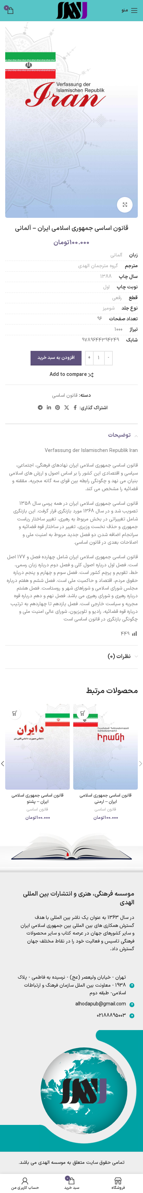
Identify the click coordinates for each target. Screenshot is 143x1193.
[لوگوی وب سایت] (71, 10)
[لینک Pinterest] (57, 408)
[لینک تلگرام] (40, 408)
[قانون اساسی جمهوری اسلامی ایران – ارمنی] (105, 747)
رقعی (117, 298)
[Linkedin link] (49, 408)
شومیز (109, 308)
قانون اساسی (64, 395)
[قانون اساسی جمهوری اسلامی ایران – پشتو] (37, 747)
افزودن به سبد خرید (56, 357)
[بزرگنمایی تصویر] (125, 205)
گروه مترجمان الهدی (98, 266)
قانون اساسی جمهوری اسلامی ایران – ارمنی (105, 798)
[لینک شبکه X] (66, 408)
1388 (106, 276)
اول (106, 287)
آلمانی (116, 255)
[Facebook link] (75, 408)
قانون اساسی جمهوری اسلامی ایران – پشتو (37, 798)
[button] (83, 713)
